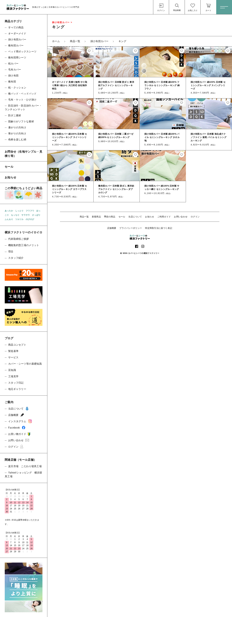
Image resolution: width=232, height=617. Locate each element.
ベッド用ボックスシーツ (22, 51)
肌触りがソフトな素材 (21, 121)
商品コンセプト (17, 344)
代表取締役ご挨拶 (18, 239)
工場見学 (13, 376)
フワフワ (30, 211)
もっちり (15, 215)
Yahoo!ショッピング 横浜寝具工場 (23, 474)
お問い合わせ (180, 216)
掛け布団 (13, 75)
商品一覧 (84, 216)
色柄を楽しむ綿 (17, 139)
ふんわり (9, 219)
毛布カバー (14, 69)
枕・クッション (17, 87)
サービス (13, 357)
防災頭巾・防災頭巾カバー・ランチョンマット (23, 107)
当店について (135, 216)
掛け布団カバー (17, 39)
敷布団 (12, 81)
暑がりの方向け (17, 127)
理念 (10, 251)
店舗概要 (111, 228)
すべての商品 (16, 27)
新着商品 (96, 216)
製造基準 (13, 351)
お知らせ (149, 216)
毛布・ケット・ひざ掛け (22, 99)
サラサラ (25, 215)
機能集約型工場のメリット (23, 245)
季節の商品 (109, 216)
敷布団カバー (16, 45)
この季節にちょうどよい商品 (23, 188)
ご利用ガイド (164, 216)
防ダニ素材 (14, 115)
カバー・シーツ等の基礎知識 (25, 363)
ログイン (195, 216)
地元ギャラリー (17, 389)
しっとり (19, 211)
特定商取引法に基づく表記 (158, 228)
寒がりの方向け (17, 133)
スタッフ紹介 (16, 258)
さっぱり (36, 215)
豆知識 (12, 370)
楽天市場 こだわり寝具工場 (25, 466)
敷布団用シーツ (17, 57)
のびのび (30, 219)
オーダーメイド (17, 33)
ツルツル (19, 219)
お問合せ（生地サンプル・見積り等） (23, 153)
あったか (9, 211)
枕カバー (13, 63)
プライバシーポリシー (130, 228)
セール (122, 216)
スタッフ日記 (16, 382)
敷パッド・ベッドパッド (22, 93)
